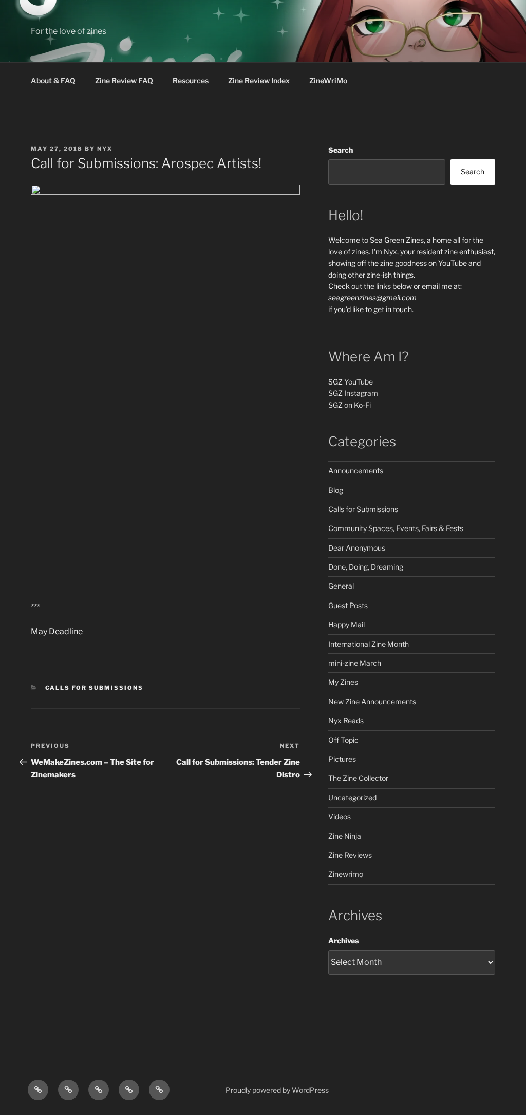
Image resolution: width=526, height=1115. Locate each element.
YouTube (358, 381)
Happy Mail (346, 624)
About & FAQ (53, 80)
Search (340, 149)
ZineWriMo (328, 80)
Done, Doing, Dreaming (365, 566)
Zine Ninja (344, 836)
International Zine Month (368, 643)
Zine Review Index (259, 80)
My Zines (343, 682)
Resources (191, 80)
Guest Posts (348, 605)
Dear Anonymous (356, 547)
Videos (339, 816)
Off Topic (343, 740)
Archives (343, 940)
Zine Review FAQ (124, 80)
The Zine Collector (358, 778)
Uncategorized (352, 797)
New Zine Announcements (372, 701)
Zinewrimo (345, 874)
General (341, 585)
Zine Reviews (350, 855)
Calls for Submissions (94, 687)
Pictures (342, 759)
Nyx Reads (346, 720)
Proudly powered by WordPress (277, 1090)
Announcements (355, 470)
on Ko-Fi (357, 404)
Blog (335, 490)
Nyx (104, 148)
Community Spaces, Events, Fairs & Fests (395, 528)
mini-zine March (354, 663)
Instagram (361, 393)
